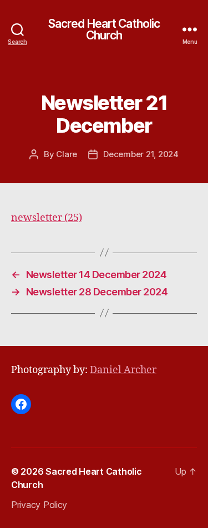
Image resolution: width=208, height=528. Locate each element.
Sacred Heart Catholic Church (104, 29)
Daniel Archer (123, 370)
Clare (66, 154)
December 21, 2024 (141, 154)
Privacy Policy (39, 504)
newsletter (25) (46, 218)
